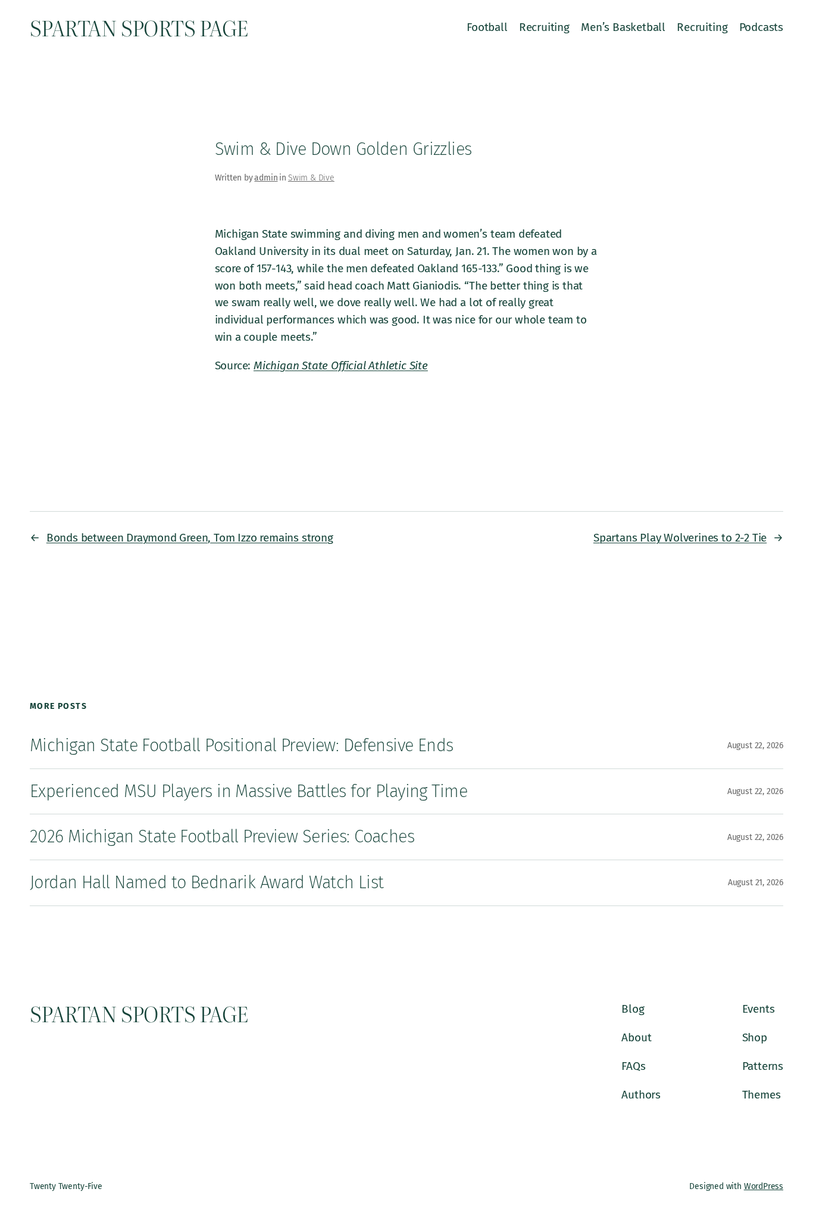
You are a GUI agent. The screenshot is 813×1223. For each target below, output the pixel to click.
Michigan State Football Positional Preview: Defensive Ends (242, 745)
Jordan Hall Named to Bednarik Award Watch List (207, 882)
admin (265, 178)
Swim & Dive (311, 178)
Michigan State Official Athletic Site (341, 365)
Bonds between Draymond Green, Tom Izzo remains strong (189, 537)
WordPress (763, 1186)
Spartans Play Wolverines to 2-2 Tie (680, 537)
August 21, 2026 (755, 882)
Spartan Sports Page (139, 27)
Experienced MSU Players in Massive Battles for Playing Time (248, 791)
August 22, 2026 (755, 745)
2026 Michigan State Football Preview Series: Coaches (222, 836)
